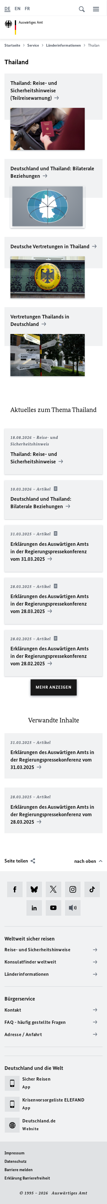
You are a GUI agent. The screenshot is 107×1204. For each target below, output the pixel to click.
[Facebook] (16, 889)
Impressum (14, 1153)
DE (7, 8)
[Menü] (96, 9)
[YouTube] (55, 908)
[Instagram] (74, 889)
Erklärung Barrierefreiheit (27, 1178)
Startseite (12, 45)
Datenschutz (15, 1161)
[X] (55, 889)
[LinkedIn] (36, 908)
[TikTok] (94, 889)
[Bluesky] (36, 889)
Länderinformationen (63, 45)
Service (33, 45)
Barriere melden (18, 1169)
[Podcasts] (74, 908)
